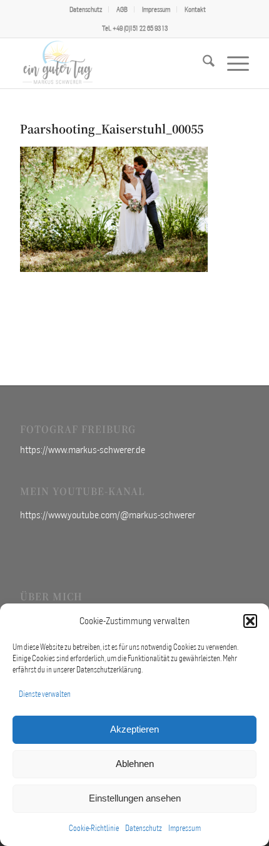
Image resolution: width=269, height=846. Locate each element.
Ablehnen (135, 763)
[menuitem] (86, 9)
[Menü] (232, 63)
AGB (122, 9)
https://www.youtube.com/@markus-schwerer (107, 514)
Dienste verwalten (45, 694)
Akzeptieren (134, 729)
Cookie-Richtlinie (94, 828)
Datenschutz (143, 828)
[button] (250, 621)
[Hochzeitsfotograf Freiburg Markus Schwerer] (111, 63)
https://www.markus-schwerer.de (82, 449)
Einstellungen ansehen (135, 798)
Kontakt (195, 9)
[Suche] (202, 63)
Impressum (184, 828)
